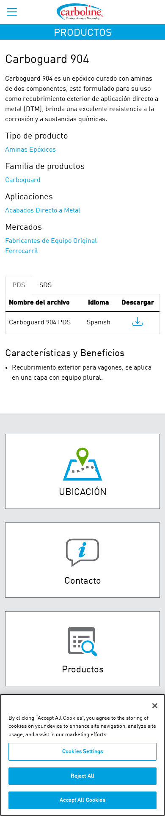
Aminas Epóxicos (30, 150)
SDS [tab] (45, 285)
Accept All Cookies (82, 800)
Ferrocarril (21, 251)
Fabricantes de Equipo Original (51, 241)
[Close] (155, 705)
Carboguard (23, 180)
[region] (82, 755)
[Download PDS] (137, 323)
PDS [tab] (18, 285)
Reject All (82, 776)
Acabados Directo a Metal (42, 210)
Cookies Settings (82, 751)
